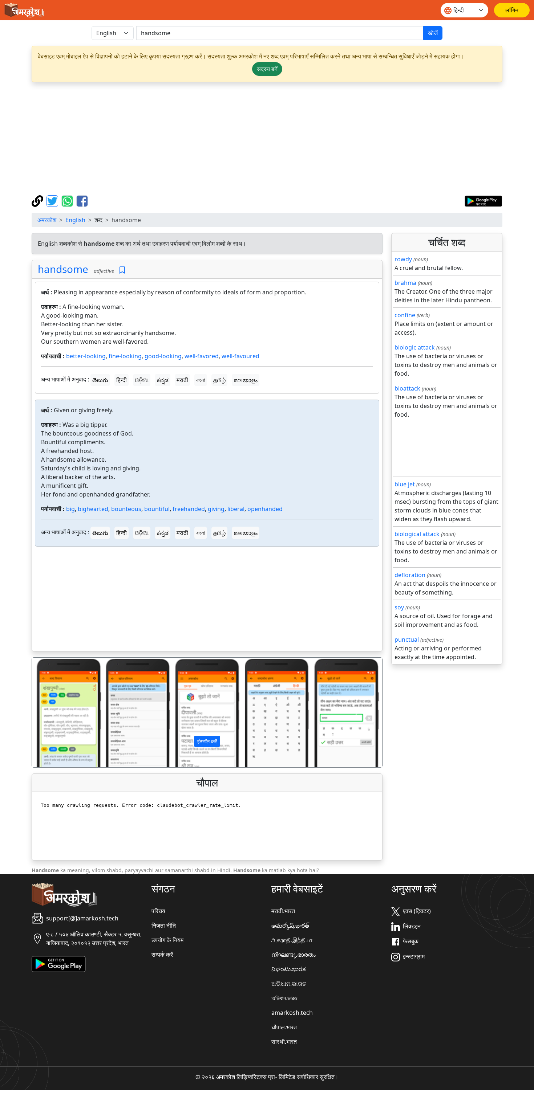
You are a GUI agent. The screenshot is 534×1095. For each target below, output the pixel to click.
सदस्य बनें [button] (267, 69)
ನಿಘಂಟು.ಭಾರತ (288, 969)
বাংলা (200, 380)
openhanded (265, 509)
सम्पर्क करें (162, 955)
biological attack (417, 534)
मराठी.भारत (283, 911)
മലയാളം (246, 380)
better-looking (86, 356)
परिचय (158, 911)
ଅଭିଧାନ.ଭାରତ (288, 984)
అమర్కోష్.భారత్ (290, 925)
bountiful (157, 509)
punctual (407, 639)
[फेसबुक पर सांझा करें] (82, 200)
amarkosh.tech (292, 1013)
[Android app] (59, 963)
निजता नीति (163, 925)
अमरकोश (46, 220)
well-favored (202, 356)
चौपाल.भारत (284, 1027)
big (70, 509)
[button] (58, 712)
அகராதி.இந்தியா (291, 940)
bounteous (126, 509)
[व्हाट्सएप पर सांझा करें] (68, 200)
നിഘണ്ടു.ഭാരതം (293, 955)
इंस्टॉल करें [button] (207, 741)
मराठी (182, 380)
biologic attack (415, 347)
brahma (405, 283)
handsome (63, 269)
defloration (410, 575)
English (75, 220)
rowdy (403, 259)
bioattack (407, 388)
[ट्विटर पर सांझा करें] (53, 200)
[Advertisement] (267, 138)
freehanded (189, 509)
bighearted (93, 509)
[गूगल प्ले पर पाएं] (483, 200)
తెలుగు (100, 380)
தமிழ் (219, 380)
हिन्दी (121, 380)
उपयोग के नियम (167, 940)
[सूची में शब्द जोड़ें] (122, 270)
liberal (235, 509)
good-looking (163, 356)
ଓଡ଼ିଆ (142, 380)
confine (405, 315)
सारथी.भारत (284, 1042)
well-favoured (240, 356)
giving (216, 509)
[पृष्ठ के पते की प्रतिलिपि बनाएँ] (38, 200)
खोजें (433, 33)
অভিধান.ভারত (284, 998)
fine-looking (125, 356)
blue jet (405, 484)
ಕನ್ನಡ (163, 380)
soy (399, 607)
